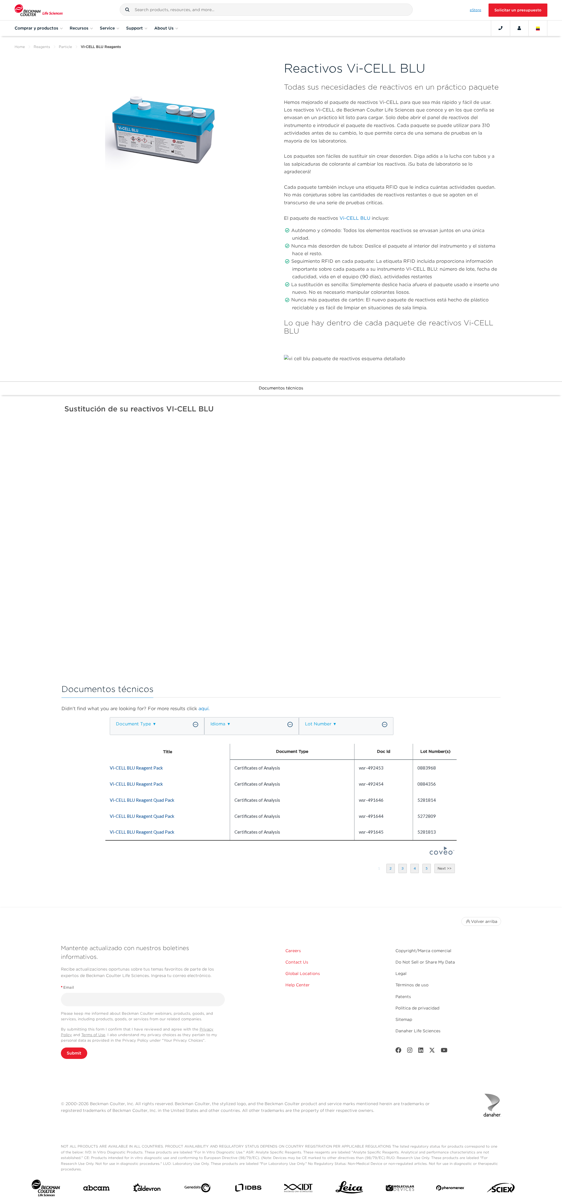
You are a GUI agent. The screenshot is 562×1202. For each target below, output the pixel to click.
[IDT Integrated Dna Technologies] (298, 1189)
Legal (401, 973)
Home (20, 46)
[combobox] (266, 10)
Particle (65, 46)
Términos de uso (412, 985)
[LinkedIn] (421, 1051)
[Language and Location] (538, 28)
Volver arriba (484, 921)
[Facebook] (398, 1051)
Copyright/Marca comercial (423, 950)
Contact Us (296, 962)
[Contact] (500, 28)
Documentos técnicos (281, 388)
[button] (127, 9)
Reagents (42, 46)
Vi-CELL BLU (355, 218)
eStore (475, 10)
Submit (74, 1053)
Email (67, 987)
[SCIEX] (501, 1189)
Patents (403, 996)
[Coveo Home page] (442, 853)
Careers (293, 950)
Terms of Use (93, 1035)
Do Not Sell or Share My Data (425, 962)
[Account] (519, 28)
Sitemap (403, 1019)
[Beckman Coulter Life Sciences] (39, 10)
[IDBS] (248, 1189)
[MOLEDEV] (400, 1189)
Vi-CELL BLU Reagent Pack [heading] (136, 767)
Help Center (297, 985)
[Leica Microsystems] (349, 1189)
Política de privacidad (417, 1008)
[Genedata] (197, 1189)
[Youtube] (444, 1051)
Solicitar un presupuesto (518, 10)
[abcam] (96, 1189)
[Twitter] (432, 1051)
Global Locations (302, 973)
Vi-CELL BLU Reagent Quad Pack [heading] (142, 800)
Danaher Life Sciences (418, 1030)
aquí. (204, 708)
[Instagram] (409, 1051)
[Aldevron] (147, 1189)
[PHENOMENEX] (450, 1189)
